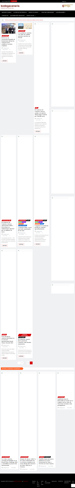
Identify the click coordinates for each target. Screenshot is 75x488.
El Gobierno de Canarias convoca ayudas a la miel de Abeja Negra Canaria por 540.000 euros (41, 113)
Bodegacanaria (6, 48)
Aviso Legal (31, 15)
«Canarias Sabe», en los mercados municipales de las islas (25, 229)
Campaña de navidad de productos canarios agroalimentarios (41, 227)
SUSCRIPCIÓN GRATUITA (17, 15)
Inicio (3, 20)
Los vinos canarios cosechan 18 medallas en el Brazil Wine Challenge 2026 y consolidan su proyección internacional (9, 462)
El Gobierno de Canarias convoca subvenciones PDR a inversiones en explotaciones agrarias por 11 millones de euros (8, 227)
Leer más (4, 60)
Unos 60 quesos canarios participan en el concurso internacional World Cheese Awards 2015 (8, 340)
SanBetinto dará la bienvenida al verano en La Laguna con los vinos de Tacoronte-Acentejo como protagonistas (65, 402)
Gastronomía (60, 12)
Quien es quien (34, 12)
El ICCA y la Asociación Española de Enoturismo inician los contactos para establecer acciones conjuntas (24, 20)
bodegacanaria (10, 6)
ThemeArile (25, 481)
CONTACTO (5, 15)
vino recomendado (47, 12)
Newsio (20, 481)
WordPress (16, 481)
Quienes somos (6, 12)
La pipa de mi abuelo (20, 12)
